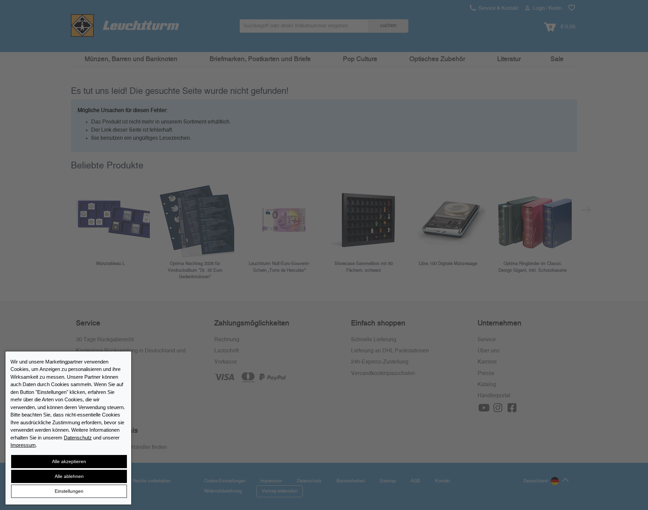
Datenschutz (78, 437)
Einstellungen (69, 491)
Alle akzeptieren (69, 461)
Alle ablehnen (69, 476)
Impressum (23, 445)
